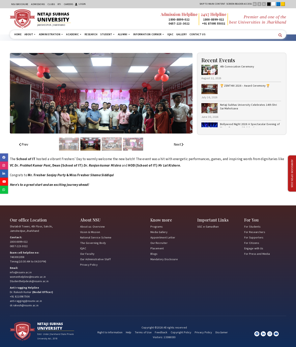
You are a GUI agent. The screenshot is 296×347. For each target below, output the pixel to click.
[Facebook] (256, 333)
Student (106, 34)
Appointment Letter (162, 238)
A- (264, 4)
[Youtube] (276, 333)
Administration (49, 34)
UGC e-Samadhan (208, 227)
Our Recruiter (159, 243)
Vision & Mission (90, 232)
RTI (59, 4)
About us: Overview (92, 227)
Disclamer (221, 332)
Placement (157, 249)
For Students (252, 227)
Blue (279, 4)
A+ (255, 4)
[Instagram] (269, 333)
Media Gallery (159, 232)
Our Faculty (87, 254)
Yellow (284, 4)
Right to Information (110, 332)
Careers (68, 4)
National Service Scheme (96, 238)
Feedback (161, 332)
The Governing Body (93, 243)
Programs (156, 227)
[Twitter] (263, 333)
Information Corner (147, 34)
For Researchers (254, 232)
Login (82, 4)
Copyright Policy (181, 332)
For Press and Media (257, 254)
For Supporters (254, 238)
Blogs (154, 254)
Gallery (181, 34)
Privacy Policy (89, 265)
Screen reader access (239, 4)
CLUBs (51, 4)
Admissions (38, 4)
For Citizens (251, 243)
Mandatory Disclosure (164, 259)
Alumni (122, 34)
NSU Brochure (19, 4)
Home (18, 34)
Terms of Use (143, 332)
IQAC (170, 34)
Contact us (197, 34)
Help (128, 332)
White (274, 4)
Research (91, 34)
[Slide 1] (69, 144)
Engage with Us (253, 249)
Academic (72, 34)
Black (269, 4)
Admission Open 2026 (292, 173)
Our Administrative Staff (95, 259)
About (28, 34)
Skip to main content (213, 4)
